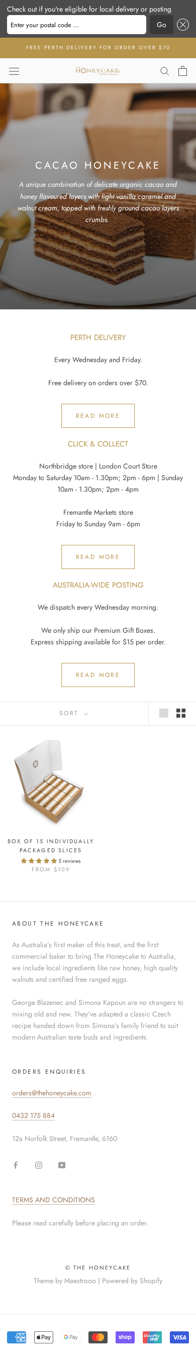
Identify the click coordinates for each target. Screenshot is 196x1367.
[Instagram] (38, 1164)
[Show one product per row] (163, 713)
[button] (181, 24)
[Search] (164, 70)
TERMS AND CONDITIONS (53, 1200)
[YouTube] (61, 1164)
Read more (98, 415)
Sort (70, 713)
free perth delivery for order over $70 (98, 47)
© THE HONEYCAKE (98, 1268)
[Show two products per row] (180, 713)
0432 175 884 (33, 1115)
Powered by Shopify (132, 1281)
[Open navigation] (14, 71)
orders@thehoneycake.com (51, 1093)
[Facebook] (15, 1164)
